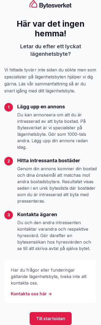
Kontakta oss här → (31, 293)
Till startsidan (50, 318)
